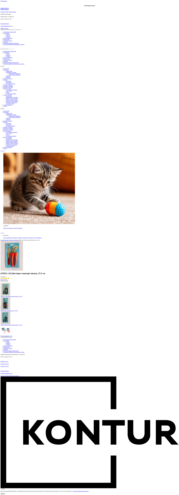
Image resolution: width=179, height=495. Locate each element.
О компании (6, 33)
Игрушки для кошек (8, 86)
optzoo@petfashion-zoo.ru (6, 26)
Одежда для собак (7, 95)
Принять (3, 493)
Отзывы (8, 37)
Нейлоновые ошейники (14, 73)
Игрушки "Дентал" (10, 83)
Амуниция (5, 69)
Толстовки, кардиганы (11, 102)
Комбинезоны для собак (12, 97)
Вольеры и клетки (7, 78)
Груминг (5, 79)
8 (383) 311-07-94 (5, 8)
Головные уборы (10, 103)
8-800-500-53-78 (4, 28)
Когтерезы (8, 81)
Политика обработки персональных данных (13, 44)
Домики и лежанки (8, 84)
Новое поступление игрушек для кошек (12, 228)
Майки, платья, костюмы (12, 101)
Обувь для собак (7, 88)
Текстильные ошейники (14, 74)
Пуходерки (8, 82)
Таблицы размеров (7, 38)
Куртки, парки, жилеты (11, 100)
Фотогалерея (6, 39)
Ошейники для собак (11, 72)
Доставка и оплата (7, 40)
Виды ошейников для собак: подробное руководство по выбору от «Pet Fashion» (22, 237)
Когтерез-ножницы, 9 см (6, 336)
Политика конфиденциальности (11, 43)
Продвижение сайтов (14, 375)
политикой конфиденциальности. (81, 491)
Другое (5, 106)
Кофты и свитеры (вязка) (12, 98)
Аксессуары (6, 68)
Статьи (8, 34)
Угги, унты (8, 91)
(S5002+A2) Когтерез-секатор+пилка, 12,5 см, (11, 325)
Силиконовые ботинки (11, 90)
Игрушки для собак (8, 87)
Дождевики (9, 96)
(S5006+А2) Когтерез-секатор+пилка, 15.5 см (11, 296)
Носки (7, 92)
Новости (8, 35)
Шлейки (8, 77)
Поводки (8, 76)
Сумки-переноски (7, 105)
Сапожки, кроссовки (11, 93)
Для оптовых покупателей (9, 32)
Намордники (9, 71)
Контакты (5, 42)
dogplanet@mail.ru (5, 23)
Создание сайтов (5, 375)
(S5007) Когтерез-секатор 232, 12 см (9, 310)
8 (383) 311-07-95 (5, 9)
